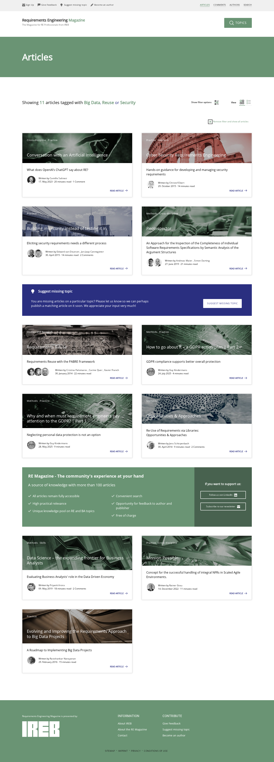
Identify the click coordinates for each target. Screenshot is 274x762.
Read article (117, 190)
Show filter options (201, 102)
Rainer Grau (175, 585)
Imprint (123, 750)
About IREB (125, 723)
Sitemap (110, 750)
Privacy (136, 750)
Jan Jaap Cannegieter (92, 251)
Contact (122, 735)
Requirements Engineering (53, 22)
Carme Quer (96, 370)
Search (248, 4)
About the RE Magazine (132, 729)
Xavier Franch (111, 370)
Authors (235, 4)
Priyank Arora (57, 585)
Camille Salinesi (58, 178)
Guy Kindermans (178, 370)
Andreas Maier (184, 260)
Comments (219, 4)
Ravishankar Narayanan (63, 658)
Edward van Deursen (68, 251)
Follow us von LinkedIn (221, 494)
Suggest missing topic (222, 303)
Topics (240, 23)
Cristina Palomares (77, 370)
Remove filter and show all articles (230, 121)
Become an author (174, 735)
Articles (205, 4)
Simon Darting (202, 260)
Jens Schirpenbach (179, 443)
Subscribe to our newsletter (221, 506)
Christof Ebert (176, 182)
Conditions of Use (156, 750)
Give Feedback (171, 723)
